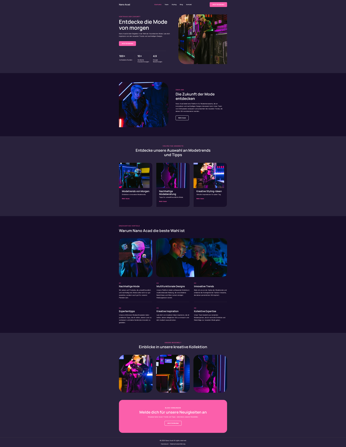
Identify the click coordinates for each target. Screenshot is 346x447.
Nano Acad (124, 4)
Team (166, 4)
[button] (218, 4)
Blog (181, 4)
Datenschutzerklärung (177, 444)
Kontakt (189, 4)
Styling (174, 4)
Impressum (164, 444)
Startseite (157, 4)
